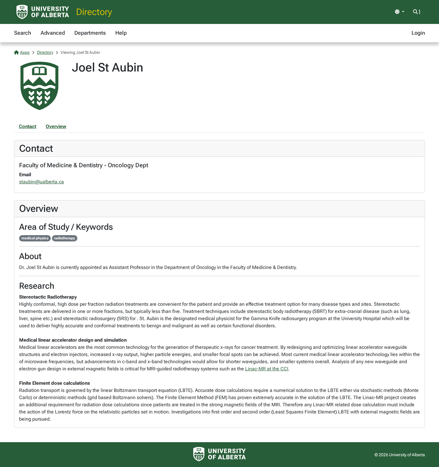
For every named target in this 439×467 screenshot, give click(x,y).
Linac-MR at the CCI (266, 369)
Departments (90, 33)
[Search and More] (416, 12)
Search (22, 33)
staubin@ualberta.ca (41, 182)
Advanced (53, 33)
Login (418, 33)
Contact (27, 126)
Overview (56, 126)
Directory (94, 12)
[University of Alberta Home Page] (42, 12)
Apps (25, 52)
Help (121, 33)
